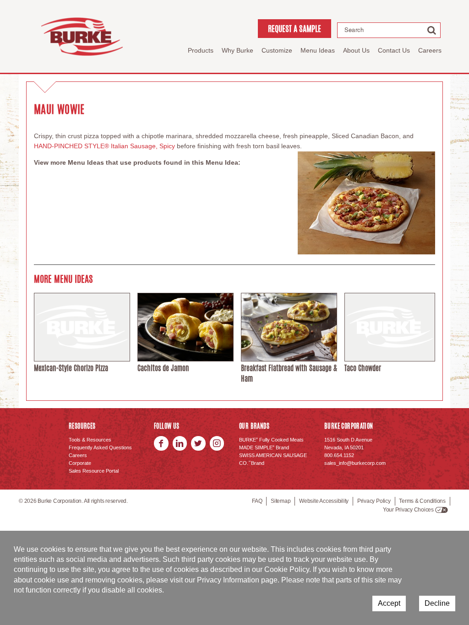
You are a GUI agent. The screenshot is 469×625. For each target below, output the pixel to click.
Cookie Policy (286, 569)
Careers (430, 50)
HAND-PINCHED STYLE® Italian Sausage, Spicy (104, 146)
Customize (277, 50)
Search (354, 29)
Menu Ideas (317, 50)
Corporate (80, 463)
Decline (437, 603)
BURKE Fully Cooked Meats (271, 439)
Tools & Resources (90, 439)
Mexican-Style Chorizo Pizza (71, 368)
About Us (356, 50)
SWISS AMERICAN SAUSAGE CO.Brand (273, 459)
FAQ (257, 501)
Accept (389, 603)
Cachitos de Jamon (163, 368)
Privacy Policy (374, 501)
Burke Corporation (82, 36)
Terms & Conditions (422, 501)
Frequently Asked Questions (100, 447)
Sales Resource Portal (94, 471)
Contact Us (394, 50)
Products (200, 50)
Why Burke (237, 50)
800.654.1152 (339, 455)
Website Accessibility (324, 501)
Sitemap (280, 501)
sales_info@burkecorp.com (355, 463)
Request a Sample (294, 28)
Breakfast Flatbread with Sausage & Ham (289, 373)
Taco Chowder (362, 368)
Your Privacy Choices (408, 509)
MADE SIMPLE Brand (264, 447)
